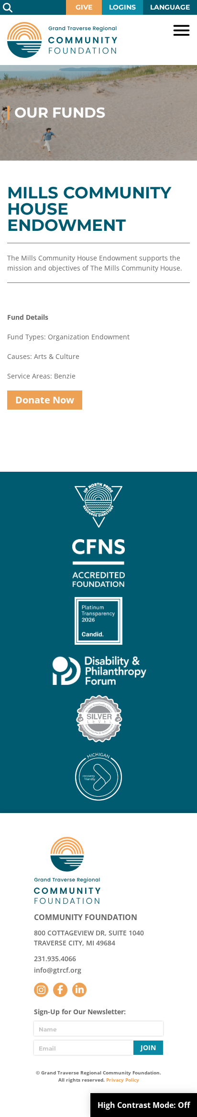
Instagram (41, 990)
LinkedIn (79, 990)
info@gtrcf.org (57, 970)
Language (170, 7)
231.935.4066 (55, 958)
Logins (122, 7)
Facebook (60, 990)
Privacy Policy (122, 1079)
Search (7, 7)
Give (84, 7)
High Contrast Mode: (144, 1105)
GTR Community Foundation (62, 40)
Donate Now (44, 399)
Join (148, 1047)
